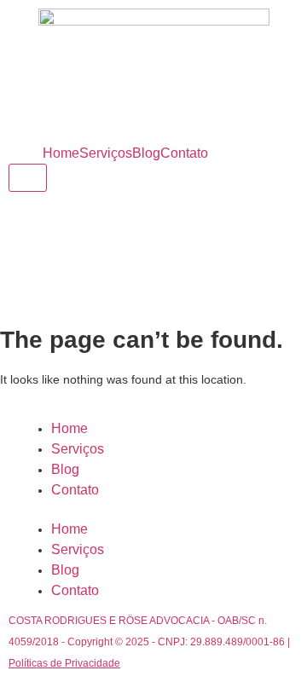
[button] (153, 509)
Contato (184, 153)
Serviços (105, 153)
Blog (146, 153)
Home (61, 153)
